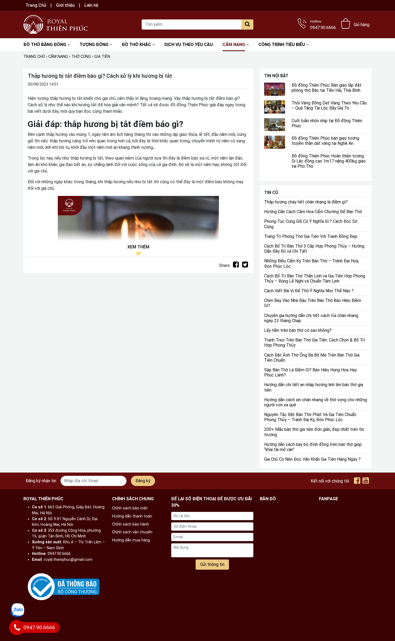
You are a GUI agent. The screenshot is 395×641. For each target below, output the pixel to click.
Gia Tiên (102, 56)
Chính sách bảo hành (130, 524)
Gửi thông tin (212, 564)
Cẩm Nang (233, 44)
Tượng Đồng (94, 44)
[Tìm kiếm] (247, 24)
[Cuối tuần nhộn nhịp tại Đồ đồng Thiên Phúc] (274, 124)
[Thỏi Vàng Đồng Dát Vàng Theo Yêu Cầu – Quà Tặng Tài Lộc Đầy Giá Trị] (274, 106)
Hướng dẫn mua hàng (131, 540)
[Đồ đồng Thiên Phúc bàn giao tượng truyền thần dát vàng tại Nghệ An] (274, 142)
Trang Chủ (36, 5)
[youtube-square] (365, 481)
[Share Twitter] (245, 265)
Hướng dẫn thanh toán (132, 516)
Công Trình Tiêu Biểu (281, 44)
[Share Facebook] (236, 265)
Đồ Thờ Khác (136, 44)
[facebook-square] (357, 481)
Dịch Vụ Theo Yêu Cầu (188, 44)
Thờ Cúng (81, 56)
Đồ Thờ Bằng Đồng (44, 44)
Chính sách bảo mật (130, 508)
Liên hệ (91, 5)
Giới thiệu (65, 5)
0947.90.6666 (323, 24)
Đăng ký (142, 480)
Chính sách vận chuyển (132, 532)
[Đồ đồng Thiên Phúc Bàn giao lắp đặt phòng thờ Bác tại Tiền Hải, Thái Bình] (274, 88)
